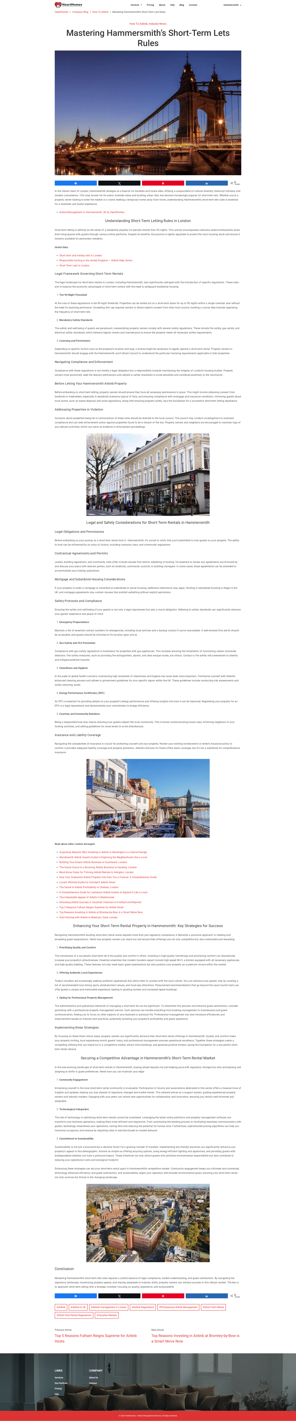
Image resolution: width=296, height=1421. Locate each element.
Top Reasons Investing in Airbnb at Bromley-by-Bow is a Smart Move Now (195, 1338)
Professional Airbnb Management (179, 1307)
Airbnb (61, 1307)
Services (135, 4)
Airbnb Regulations (143, 1307)
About (162, 4)
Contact (193, 4)
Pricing (150, 4)
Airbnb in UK (79, 1307)
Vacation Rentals (107, 1315)
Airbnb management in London (109, 1307)
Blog (181, 4)
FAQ (172, 4)
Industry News (157, 23)
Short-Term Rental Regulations (74, 1315)
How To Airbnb (139, 23)
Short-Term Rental (214, 1307)
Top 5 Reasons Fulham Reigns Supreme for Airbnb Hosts (96, 1338)
